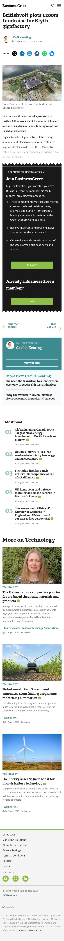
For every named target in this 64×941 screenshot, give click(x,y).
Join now (32, 265)
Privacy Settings (11, 850)
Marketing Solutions (14, 840)
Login (32, 301)
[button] (53, 5)
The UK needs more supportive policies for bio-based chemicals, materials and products (31, 596)
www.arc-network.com (30, 930)
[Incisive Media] (8, 907)
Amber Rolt (11, 717)
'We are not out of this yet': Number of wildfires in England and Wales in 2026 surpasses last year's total (33, 513)
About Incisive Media (14, 845)
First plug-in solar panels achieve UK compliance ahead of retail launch (34, 474)
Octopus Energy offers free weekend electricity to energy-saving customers (35, 455)
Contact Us (8, 834)
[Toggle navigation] (58, 5)
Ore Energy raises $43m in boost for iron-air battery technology (28, 781)
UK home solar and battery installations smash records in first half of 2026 (35, 493)
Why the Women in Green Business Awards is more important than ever (30, 396)
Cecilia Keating (22, 37)
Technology (10, 587)
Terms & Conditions (13, 855)
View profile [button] (32, 363)
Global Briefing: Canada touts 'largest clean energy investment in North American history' (35, 435)
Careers (6, 866)
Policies (6, 861)
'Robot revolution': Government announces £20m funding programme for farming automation (29, 693)
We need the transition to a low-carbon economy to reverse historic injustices (32, 383)
